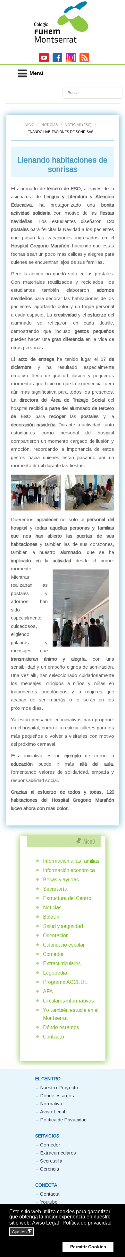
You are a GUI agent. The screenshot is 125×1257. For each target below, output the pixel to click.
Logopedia (55, 973)
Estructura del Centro (67, 898)
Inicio (29, 125)
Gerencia (49, 1169)
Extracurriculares (62, 963)
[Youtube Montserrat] (44, 61)
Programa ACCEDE (65, 982)
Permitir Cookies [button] (88, 1246)
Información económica (69, 870)
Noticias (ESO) (78, 125)
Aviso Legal (52, 1111)
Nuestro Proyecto (59, 1087)
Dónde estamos (61, 1027)
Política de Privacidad (63, 1119)
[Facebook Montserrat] (57, 61)
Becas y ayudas (61, 879)
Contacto (53, 1036)
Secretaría (55, 889)
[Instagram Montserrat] (71, 61)
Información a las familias (71, 861)
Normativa (51, 1103)
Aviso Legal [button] (45, 1223)
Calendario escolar (64, 945)
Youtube (48, 1202)
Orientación (56, 935)
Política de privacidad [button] (87, 1223)
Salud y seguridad (63, 926)
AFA (48, 991)
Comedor (53, 954)
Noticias (49, 125)
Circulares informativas (68, 1000)
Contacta (49, 1194)
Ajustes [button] (22, 1232)
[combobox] (92, 93)
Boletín (51, 917)
